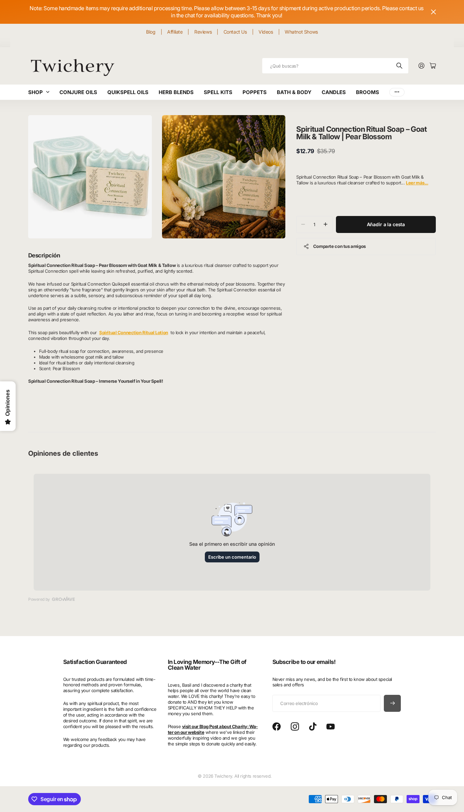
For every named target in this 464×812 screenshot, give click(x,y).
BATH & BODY (294, 92)
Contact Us (235, 32)
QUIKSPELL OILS (127, 92)
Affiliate (174, 32)
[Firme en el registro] (421, 66)
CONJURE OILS (78, 92)
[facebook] (276, 727)
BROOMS (367, 92)
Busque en (399, 65)
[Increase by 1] (326, 224)
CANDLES (334, 92)
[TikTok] (312, 727)
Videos (265, 32)
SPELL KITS (218, 92)
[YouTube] (330, 727)
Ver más (397, 92)
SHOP (35, 92)
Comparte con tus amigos (339, 246)
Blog (150, 32)
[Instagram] (295, 727)
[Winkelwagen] (433, 66)
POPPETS (255, 92)
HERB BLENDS (176, 92)
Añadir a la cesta (386, 224)
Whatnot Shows (301, 32)
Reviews (203, 32)
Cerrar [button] (433, 12)
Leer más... (417, 182)
